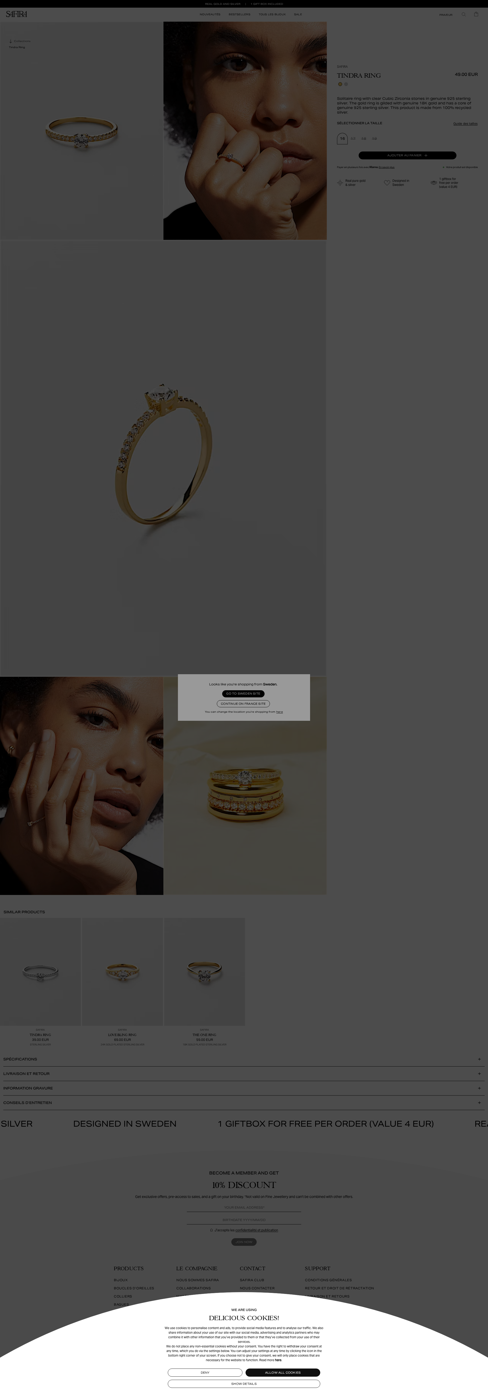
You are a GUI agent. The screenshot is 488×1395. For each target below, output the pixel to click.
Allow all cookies (283, 1372)
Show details (244, 1384)
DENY (205, 1372)
